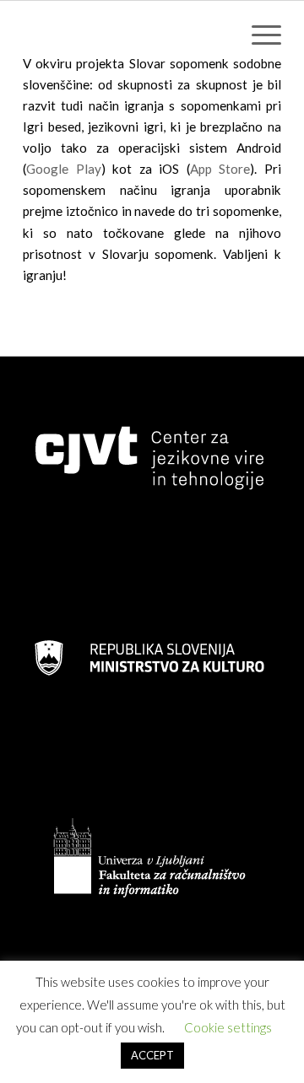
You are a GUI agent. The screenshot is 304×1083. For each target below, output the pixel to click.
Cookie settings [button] (228, 1027)
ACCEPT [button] (152, 1055)
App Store (220, 168)
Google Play (63, 168)
